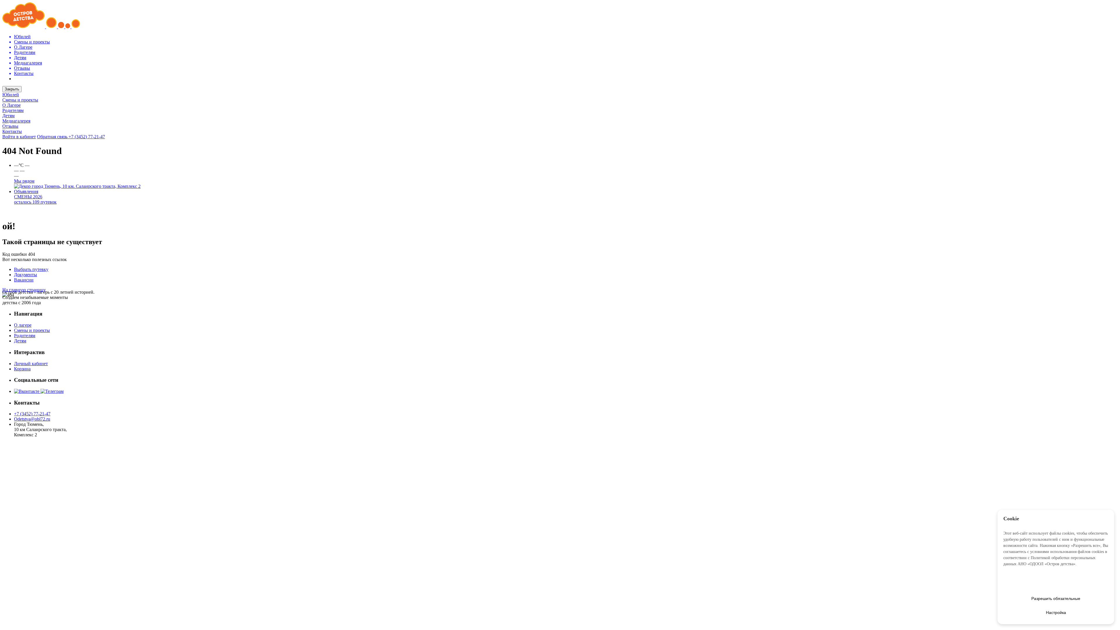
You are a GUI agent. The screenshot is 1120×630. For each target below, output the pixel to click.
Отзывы (10, 126)
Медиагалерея (16, 120)
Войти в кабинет (19, 136)
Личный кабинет (31, 363)
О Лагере (11, 105)
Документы (25, 274)
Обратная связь (53, 136)
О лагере (23, 325)
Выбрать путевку (31, 269)
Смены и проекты (20, 99)
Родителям (13, 110)
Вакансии (24, 279)
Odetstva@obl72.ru (32, 418)
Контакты (12, 131)
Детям (8, 115)
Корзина (22, 368)
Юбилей (10, 94)
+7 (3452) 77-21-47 (87, 136)
